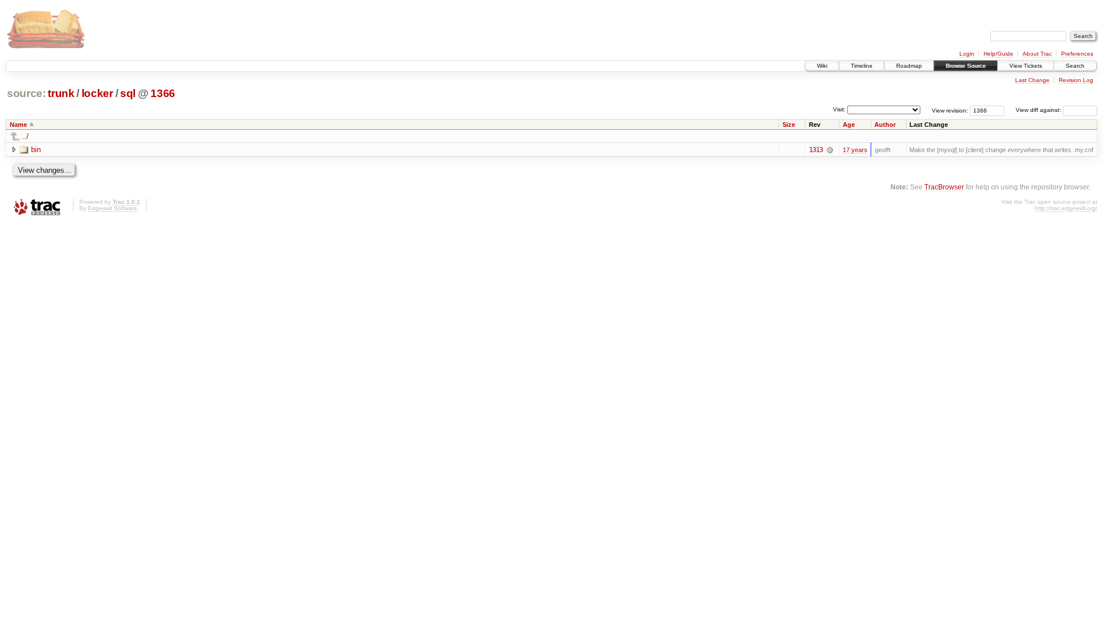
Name (18, 124)
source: (26, 93)
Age (849, 124)
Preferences (1077, 54)
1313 (816, 150)
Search (1075, 66)
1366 (163, 93)
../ (25, 136)
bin (36, 149)
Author (885, 124)
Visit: (839, 109)
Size (788, 124)
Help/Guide (998, 54)
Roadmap (909, 66)
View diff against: (1039, 110)
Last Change (1032, 80)
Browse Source (966, 66)
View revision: (950, 110)
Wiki (822, 66)
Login (966, 54)
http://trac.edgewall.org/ (1066, 208)
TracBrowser (944, 187)
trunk (61, 93)
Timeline (862, 66)
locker (97, 93)
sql (128, 93)
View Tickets (1025, 66)
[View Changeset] (830, 150)
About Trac (1037, 54)
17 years (855, 149)
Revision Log (1076, 80)
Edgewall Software (112, 208)
